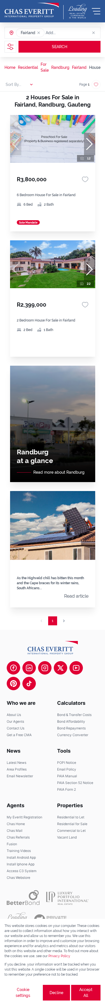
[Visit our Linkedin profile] (29, 668)
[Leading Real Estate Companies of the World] (77, 11)
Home (9, 67)
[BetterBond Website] (23, 897)
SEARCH (59, 46)
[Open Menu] (96, 11)
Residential (28, 67)
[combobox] (67, 32)
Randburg (60, 67)
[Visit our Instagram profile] (45, 668)
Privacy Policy (59, 956)
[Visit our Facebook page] (13, 668)
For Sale (45, 67)
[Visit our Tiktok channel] (29, 683)
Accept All (85, 992)
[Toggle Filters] (10, 47)
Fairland (79, 67)
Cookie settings (23, 992)
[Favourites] (85, 179)
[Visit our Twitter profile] (60, 668)
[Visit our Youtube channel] (76, 668)
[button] (38, 32)
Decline (56, 992)
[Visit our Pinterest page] (13, 683)
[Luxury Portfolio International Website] (67, 897)
